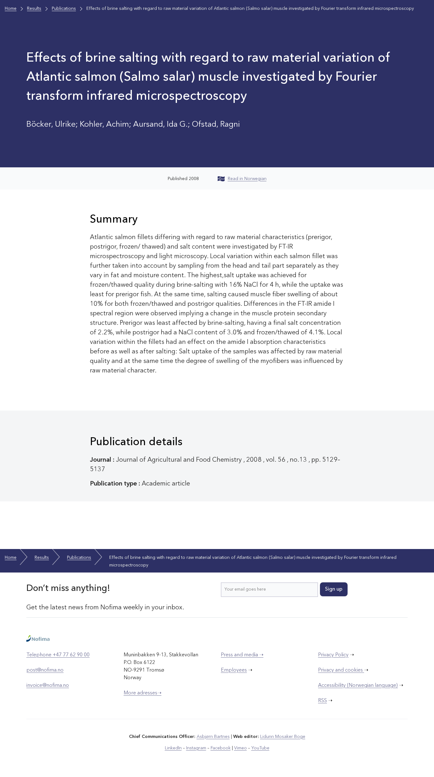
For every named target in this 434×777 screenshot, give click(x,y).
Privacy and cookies (341, 670)
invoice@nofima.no (47, 685)
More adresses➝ (142, 693)
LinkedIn (173, 748)
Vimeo (240, 748)
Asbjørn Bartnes (213, 736)
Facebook (221, 748)
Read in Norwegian (247, 179)
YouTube (260, 748)
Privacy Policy (333, 655)
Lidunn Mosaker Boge (282, 736)
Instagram (196, 748)
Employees (234, 670)
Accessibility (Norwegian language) (358, 685)
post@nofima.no (45, 670)
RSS (322, 700)
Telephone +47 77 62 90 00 (58, 655)
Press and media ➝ (242, 655)
